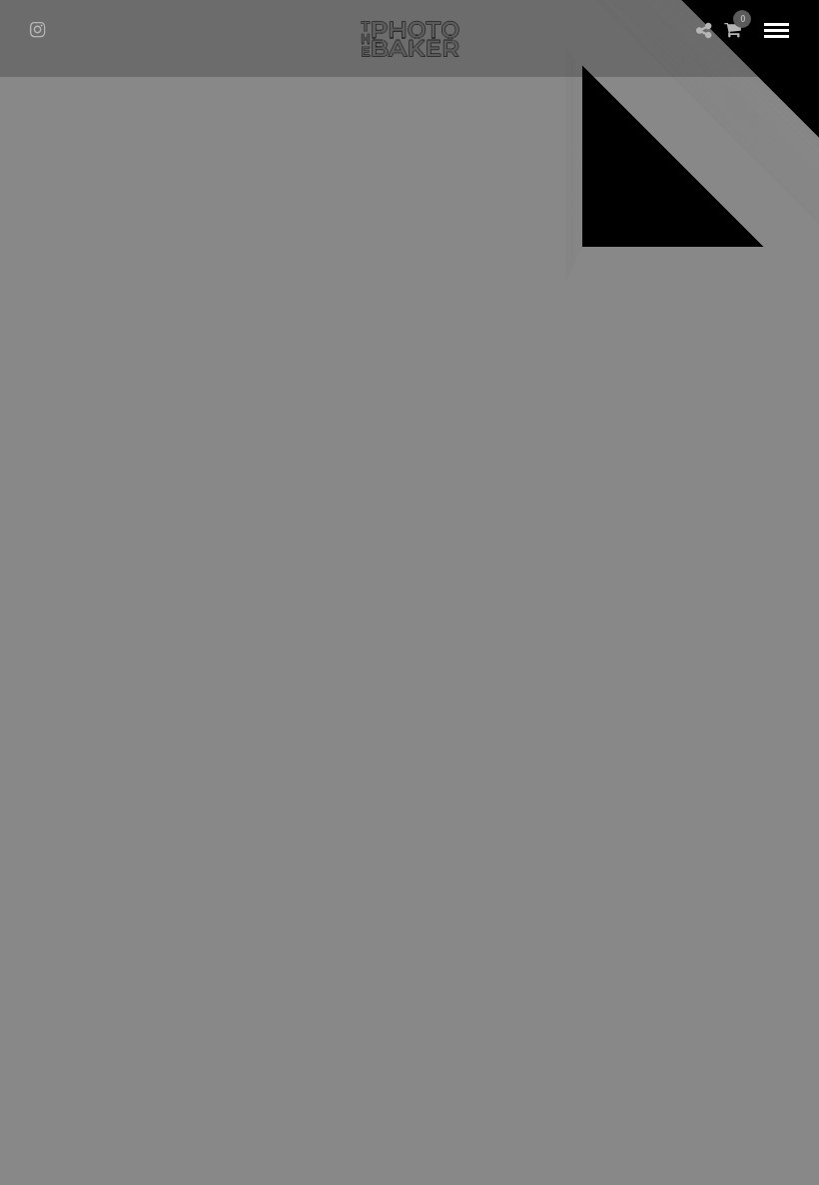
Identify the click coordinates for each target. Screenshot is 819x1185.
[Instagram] (37, 30)
